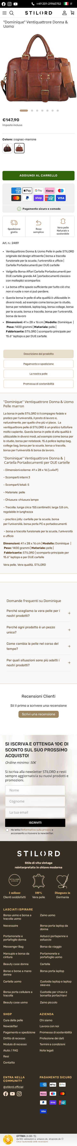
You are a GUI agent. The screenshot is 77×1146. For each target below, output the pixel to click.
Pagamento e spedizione (19, 1032)
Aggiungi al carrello (38, 175)
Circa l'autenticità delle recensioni (32, 1141)
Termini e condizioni (52, 1044)
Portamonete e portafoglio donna (14, 937)
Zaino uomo (47, 915)
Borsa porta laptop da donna (54, 927)
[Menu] (4, 12)
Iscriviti (35, 822)
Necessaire (10, 925)
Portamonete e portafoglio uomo (51, 955)
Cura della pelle (13, 1020)
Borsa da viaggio (51, 946)
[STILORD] (38, 12)
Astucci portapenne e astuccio (54, 937)
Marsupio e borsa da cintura (16, 955)
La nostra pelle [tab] (38, 373)
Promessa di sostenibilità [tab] (38, 383)
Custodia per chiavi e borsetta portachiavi (53, 993)
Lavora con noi (49, 1026)
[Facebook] (4, 4)
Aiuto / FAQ (10, 1050)
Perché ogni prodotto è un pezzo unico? (31, 629)
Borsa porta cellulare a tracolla (17, 993)
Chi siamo (46, 1020)
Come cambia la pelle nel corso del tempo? (33, 646)
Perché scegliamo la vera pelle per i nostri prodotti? (33, 613)
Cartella (45, 964)
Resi (6, 1056)
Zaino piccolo (48, 1002)
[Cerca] (13, 12)
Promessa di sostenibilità (56, 1032)
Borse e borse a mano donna (17, 972)
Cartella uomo (12, 981)
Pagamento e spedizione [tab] (38, 363)
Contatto (9, 1062)
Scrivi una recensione (38, 714)
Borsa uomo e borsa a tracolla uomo (17, 917)
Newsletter (10, 1026)
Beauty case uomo (15, 1002)
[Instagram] (9, 4)
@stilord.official (13, 1087)
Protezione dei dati (52, 1038)
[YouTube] (15, 4)
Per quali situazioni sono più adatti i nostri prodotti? (33, 662)
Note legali (46, 1050)
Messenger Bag (13, 946)
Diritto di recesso (14, 1038)
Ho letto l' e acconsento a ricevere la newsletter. (32, 831)
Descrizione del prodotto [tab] (39, 353)
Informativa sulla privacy (36, 829)
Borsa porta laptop (52, 971)
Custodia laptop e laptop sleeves (55, 983)
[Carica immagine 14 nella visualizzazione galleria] (38, 69)
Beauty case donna (16, 964)
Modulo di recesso (15, 1044)
